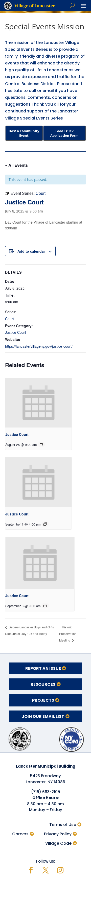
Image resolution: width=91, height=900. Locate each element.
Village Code (58, 843)
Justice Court (15, 332)
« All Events (16, 165)
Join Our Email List (43, 716)
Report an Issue (43, 668)
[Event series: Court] (41, 444)
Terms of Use (62, 824)
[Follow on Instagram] (60, 870)
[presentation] (38, 403)
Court (9, 318)
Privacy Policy (58, 834)
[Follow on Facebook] (31, 870)
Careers (20, 834)
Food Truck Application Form (64, 133)
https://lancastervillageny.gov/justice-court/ (39, 346)
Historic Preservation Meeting (68, 633)
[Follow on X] (45, 870)
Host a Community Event (24, 133)
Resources (43, 684)
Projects (43, 700)
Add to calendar (31, 251)
